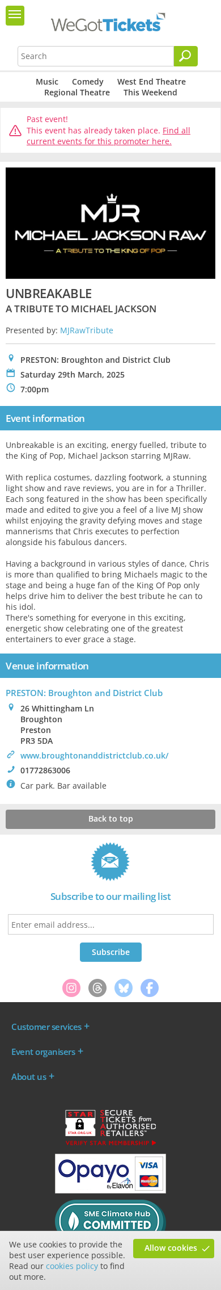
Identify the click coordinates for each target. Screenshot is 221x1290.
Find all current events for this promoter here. (108, 136)
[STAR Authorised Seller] (110, 1145)
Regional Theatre (77, 92)
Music (47, 81)
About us (28, 1076)
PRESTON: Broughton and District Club (84, 692)
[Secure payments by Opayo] (110, 1191)
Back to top (110, 818)
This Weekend (150, 92)
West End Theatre (151, 81)
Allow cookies (170, 1247)
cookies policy (72, 1265)
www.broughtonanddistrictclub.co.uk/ (94, 755)
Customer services (46, 1026)
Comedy (88, 81)
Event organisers (43, 1051)
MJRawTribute (86, 330)
